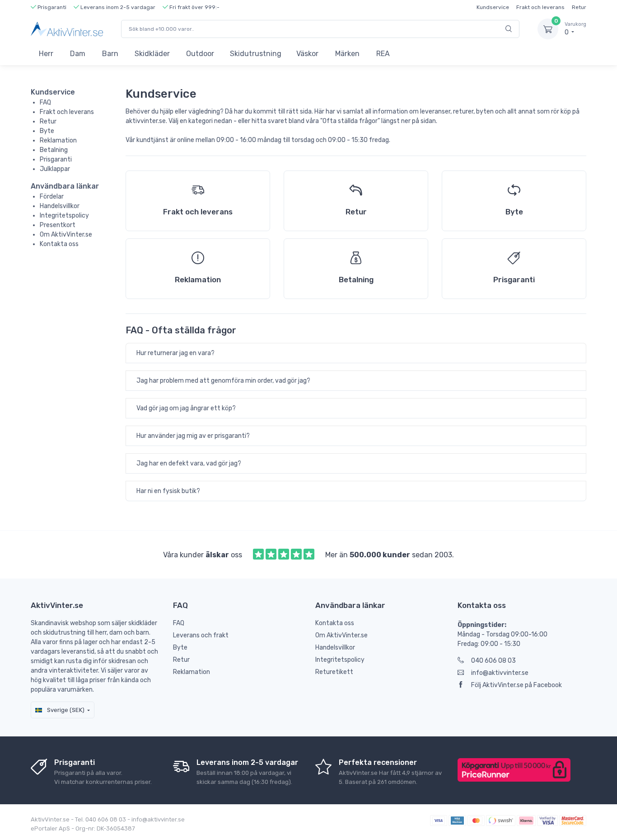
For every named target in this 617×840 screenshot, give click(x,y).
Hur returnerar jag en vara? (175, 353)
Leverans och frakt (201, 635)
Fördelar (52, 196)
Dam (77, 53)
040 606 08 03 (493, 660)
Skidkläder (152, 53)
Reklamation (58, 140)
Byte (47, 131)
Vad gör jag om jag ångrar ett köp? (186, 408)
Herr (46, 53)
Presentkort (57, 225)
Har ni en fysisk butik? (168, 491)
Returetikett (334, 672)
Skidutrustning (255, 53)
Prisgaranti (56, 159)
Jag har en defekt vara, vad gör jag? (188, 463)
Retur (579, 7)
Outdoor (200, 53)
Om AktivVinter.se (66, 234)
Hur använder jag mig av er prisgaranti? (193, 436)
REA (383, 53)
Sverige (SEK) (65, 710)
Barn (110, 53)
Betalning (54, 150)
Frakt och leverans (540, 7)
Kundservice (493, 7)
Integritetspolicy (64, 215)
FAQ (45, 102)
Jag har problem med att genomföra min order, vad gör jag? (223, 380)
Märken (347, 53)
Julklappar (55, 169)
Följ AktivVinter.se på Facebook (516, 685)
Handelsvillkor (59, 206)
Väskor (307, 53)
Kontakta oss (59, 244)
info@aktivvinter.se (499, 673)
